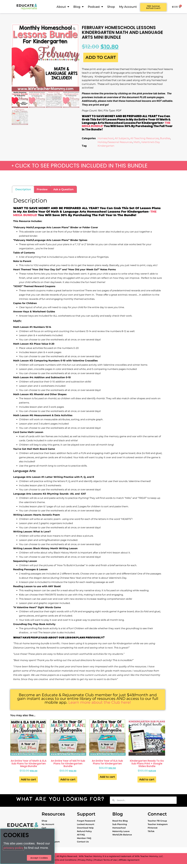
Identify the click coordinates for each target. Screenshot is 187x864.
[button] (74, 28)
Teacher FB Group (157, 820)
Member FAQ (84, 838)
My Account (128, 6)
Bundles (165, 138)
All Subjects (122, 138)
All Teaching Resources (144, 138)
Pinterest (152, 827)
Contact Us (83, 841)
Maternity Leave (121, 831)
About (61, 6)
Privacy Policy (85, 860)
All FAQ (81, 834)
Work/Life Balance (122, 834)
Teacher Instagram (158, 824)
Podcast (94, 6)
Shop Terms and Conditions (61, 860)
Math (137, 142)
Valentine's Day (150, 142)
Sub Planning (119, 824)
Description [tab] (23, 189)
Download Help (85, 827)
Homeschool (106, 138)
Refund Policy (84, 831)
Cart (44, 827)
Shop (111, 6)
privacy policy (13, 848)
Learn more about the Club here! (99, 702)
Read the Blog (120, 820)
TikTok (151, 831)
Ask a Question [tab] (63, 189)
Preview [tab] (42, 189)
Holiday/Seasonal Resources (115, 142)
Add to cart (100, 57)
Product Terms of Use (105, 860)
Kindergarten (106, 145)
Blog (76, 6)
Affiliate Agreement (129, 860)
